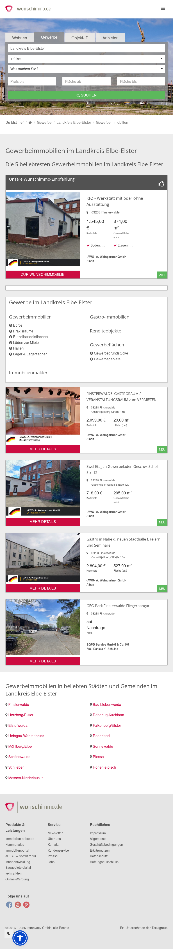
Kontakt (53, 844)
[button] (20, 938)
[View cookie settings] (9, 933)
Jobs (51, 861)
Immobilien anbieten (19, 838)
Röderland (101, 735)
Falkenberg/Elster (107, 725)
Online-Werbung (17, 879)
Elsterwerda (17, 725)
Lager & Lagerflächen (30, 354)
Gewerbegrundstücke (111, 353)
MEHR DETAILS (43, 448)
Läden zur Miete (26, 342)
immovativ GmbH (39, 927)
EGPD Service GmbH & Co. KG (107, 644)
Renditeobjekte (105, 331)
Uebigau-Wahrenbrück (26, 735)
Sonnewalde (103, 746)
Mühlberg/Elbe (20, 746)
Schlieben (16, 767)
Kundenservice (58, 850)
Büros (18, 325)
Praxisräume (23, 331)
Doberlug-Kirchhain (108, 714)
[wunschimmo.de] (30, 122)
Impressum (98, 833)
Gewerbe (49, 37)
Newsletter (55, 833)
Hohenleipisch (104, 767)
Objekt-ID (80, 37)
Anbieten (110, 37)
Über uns (54, 838)
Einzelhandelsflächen (30, 336)
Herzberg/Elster (20, 714)
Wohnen (19, 37)
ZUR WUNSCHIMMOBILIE (42, 274)
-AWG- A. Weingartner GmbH (106, 256)
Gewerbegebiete (107, 358)
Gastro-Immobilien (109, 317)
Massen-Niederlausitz (25, 777)
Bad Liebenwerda (107, 704)
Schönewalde (19, 756)
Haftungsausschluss (104, 861)
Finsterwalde (18, 704)
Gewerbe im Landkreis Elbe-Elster (50, 302)
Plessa (98, 756)
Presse (53, 856)
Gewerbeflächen (107, 345)
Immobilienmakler (28, 373)
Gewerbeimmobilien (30, 317)
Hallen (18, 348)
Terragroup (160, 927)
